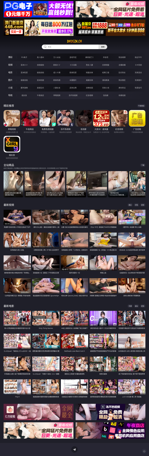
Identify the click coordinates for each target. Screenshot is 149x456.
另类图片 (138, 80)
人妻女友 (56, 88)
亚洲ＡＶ (24, 65)
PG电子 (24, 57)
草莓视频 (56, 95)
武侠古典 (73, 88)
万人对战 (56, 57)
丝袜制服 (105, 65)
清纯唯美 (105, 80)
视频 (10, 64)
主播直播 (122, 65)
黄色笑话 (122, 88)
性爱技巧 (138, 88)
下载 (142, 165)
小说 (10, 87)
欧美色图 (56, 80)
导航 (10, 95)
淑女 (136, 306)
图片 (10, 80)
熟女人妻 (89, 65)
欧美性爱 (73, 72)
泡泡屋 (105, 95)
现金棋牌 (122, 57)
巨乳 (136, 205)
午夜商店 (40, 95)
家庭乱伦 (40, 88)
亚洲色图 (40, 80)
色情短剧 (122, 95)
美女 (130, 205)
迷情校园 (89, 88)
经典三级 (105, 72)
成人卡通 (56, 72)
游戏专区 (73, 57)
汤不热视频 (73, 95)
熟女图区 (122, 80)
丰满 (130, 306)
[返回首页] (144, 451)
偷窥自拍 (24, 80)
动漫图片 (73, 80)
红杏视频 (89, 95)
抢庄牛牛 (138, 57)
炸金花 (105, 57)
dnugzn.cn (74, 41)
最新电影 (9, 306)
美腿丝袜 (89, 80)
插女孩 (24, 95)
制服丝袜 (89, 72)
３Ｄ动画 (73, 65)
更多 (142, 205)
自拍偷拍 (40, 65)
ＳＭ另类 (138, 65)
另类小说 (105, 88)
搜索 (103, 47)
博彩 (10, 57)
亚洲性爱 (24, 72)
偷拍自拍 (40, 72)
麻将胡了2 (89, 57)
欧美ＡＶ (56, 65)
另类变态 (138, 72)
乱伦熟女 (122, 72)
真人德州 (40, 57)
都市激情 (24, 88)
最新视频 (9, 205)
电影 (10, 72)
